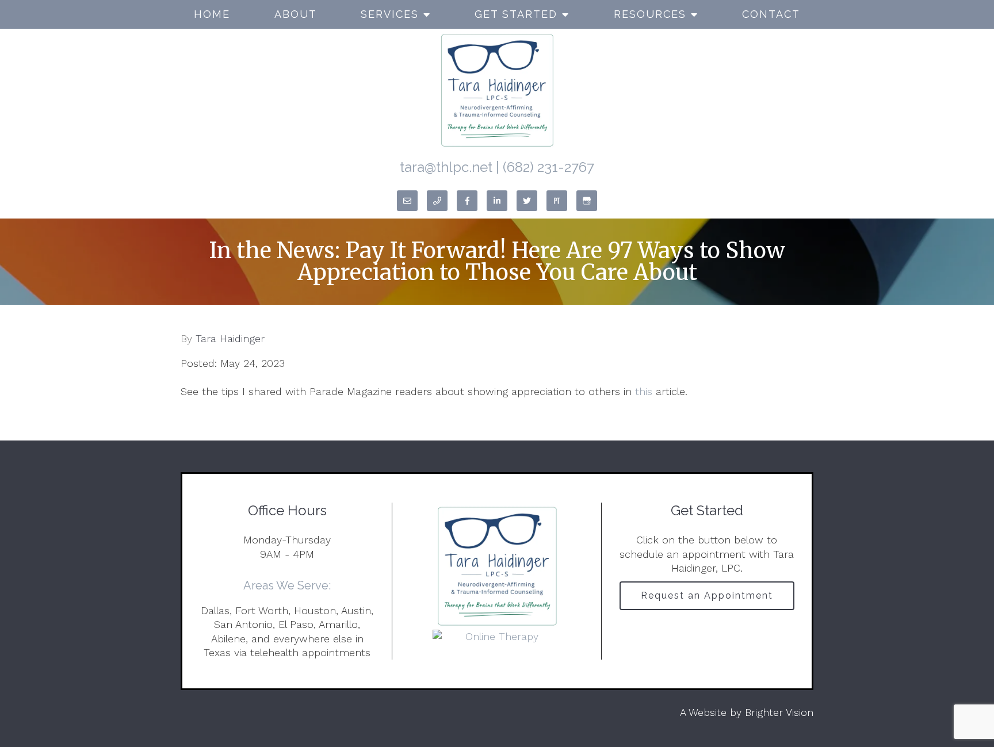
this (643, 391)
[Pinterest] (556, 200)
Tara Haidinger (230, 339)
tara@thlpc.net (446, 167)
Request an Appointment (707, 595)
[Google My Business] (586, 200)
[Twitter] (527, 200)
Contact (771, 14)
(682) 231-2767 (548, 167)
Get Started (516, 14)
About (295, 14)
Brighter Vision (779, 712)
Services (390, 14)
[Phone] (437, 200)
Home (212, 14)
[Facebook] (467, 200)
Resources (650, 14)
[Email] (407, 200)
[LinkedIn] (497, 200)
